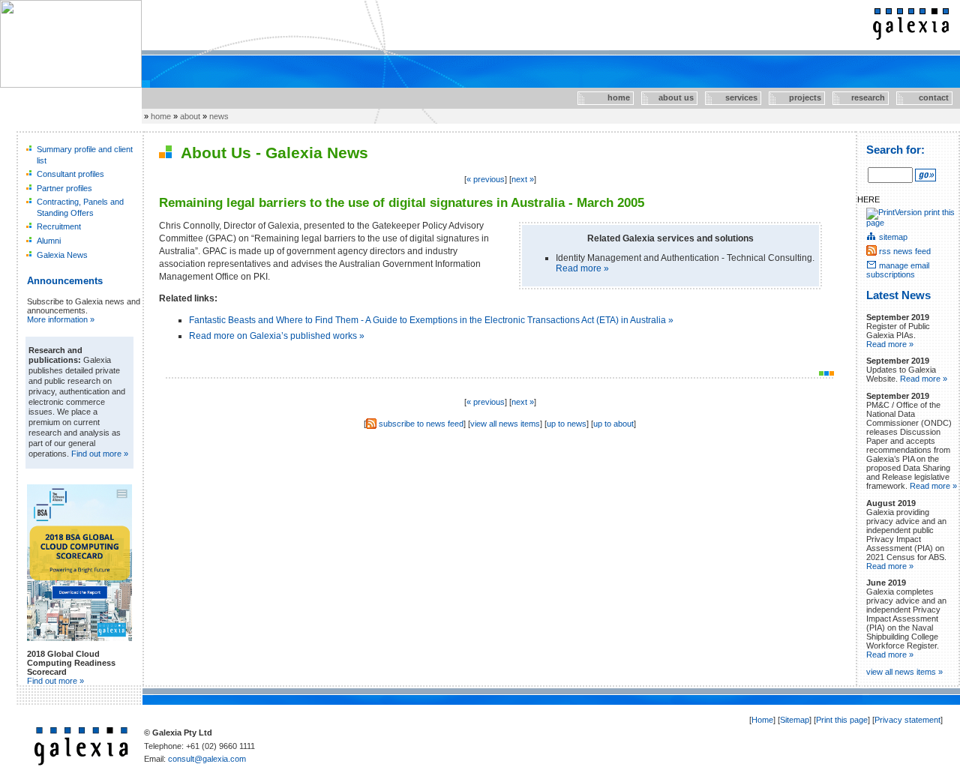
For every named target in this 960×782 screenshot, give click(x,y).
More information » (60, 319)
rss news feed (905, 251)
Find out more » (99, 453)
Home (762, 719)
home (604, 97)
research (860, 97)
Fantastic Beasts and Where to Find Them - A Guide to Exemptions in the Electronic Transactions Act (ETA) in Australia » (431, 320)
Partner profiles (64, 188)
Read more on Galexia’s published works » (276, 336)
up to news (566, 423)
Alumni (49, 240)
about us (668, 97)
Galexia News (62, 254)
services (732, 97)
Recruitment (59, 226)
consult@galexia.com (207, 758)
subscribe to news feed (421, 423)
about (190, 116)
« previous (485, 179)
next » (523, 179)
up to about (613, 423)
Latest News (898, 295)
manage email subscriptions (897, 270)
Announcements (65, 280)
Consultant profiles (70, 173)
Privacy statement (907, 719)
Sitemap (794, 719)
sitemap (893, 236)
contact (922, 97)
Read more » (582, 268)
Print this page (842, 719)
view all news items (505, 423)
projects (796, 97)
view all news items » (904, 671)
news (219, 116)
